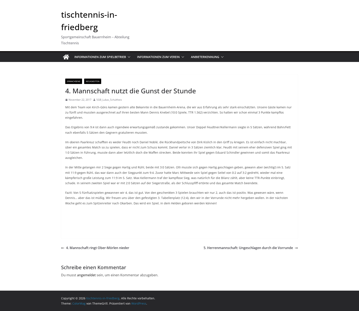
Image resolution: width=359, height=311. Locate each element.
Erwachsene (73, 81)
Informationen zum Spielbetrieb (100, 57)
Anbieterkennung (205, 57)
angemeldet (86, 275)
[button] (128, 57)
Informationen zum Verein (158, 57)
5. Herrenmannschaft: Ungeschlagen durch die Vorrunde (248, 248)
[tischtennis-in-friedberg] (66, 57)
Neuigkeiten (93, 81)
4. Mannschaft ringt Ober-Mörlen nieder (97, 248)
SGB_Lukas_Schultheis (109, 99)
